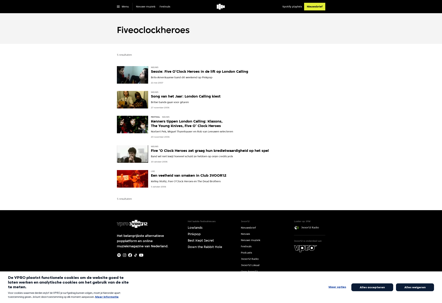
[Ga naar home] (221, 6)
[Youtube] (141, 255)
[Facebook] (130, 255)
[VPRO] (305, 248)
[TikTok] (136, 255)
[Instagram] (124, 255)
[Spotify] (119, 255)
